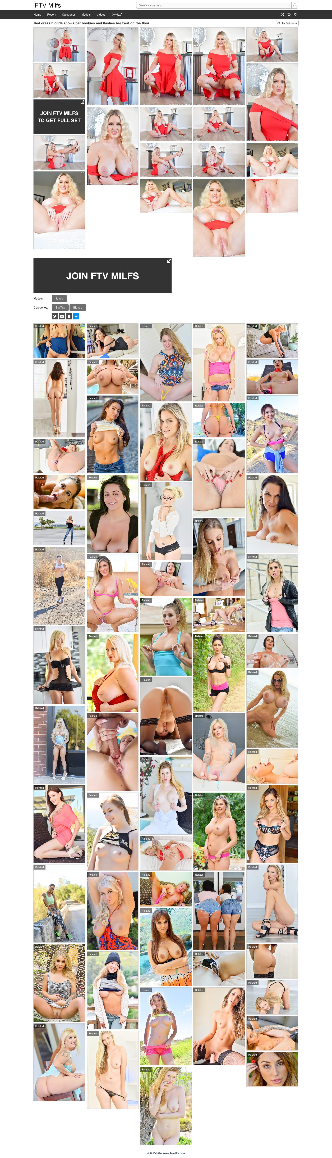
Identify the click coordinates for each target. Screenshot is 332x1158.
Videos (101, 14)
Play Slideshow (289, 23)
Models (86, 14)
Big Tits (60, 307)
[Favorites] (295, 14)
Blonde (77, 307)
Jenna (59, 298)
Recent (51, 14)
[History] (289, 14)
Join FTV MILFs (102, 275)
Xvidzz (116, 14)
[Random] (282, 14)
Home (37, 14)
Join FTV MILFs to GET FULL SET (59, 117)
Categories (69, 14)
